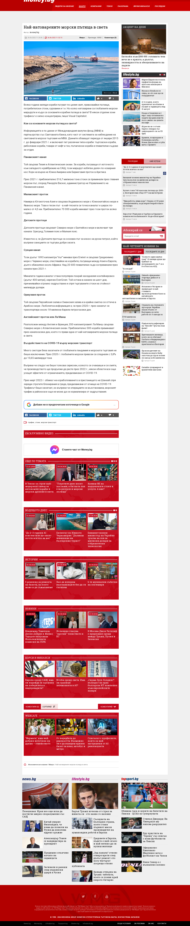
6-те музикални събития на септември (102, 583)
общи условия (124, 924)
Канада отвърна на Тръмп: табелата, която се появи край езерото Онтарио (106, 875)
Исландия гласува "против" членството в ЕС (69, 634)
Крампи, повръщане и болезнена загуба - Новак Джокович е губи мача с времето (153, 141)
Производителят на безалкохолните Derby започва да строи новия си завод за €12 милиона (153, 354)
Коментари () (110, 38)
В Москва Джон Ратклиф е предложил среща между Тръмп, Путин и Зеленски (102, 635)
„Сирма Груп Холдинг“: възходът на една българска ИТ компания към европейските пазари (102, 685)
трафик (31, 422)
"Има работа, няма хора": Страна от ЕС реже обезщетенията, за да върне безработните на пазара (143, 203)
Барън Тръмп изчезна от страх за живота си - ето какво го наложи (92, 812)
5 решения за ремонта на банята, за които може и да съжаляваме (39, 585)
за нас (151, 924)
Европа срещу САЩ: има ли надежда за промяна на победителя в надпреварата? (39, 684)
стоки (37, 422)
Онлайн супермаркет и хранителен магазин (152, 368)
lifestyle (131, 74)
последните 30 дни (155, 252)
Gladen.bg (75, 924)
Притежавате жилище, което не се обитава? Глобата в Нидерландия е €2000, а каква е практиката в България (153, 339)
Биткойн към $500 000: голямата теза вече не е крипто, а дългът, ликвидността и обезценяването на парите (143, 61)
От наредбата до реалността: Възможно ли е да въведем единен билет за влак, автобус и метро (70, 743)
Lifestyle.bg (49, 924)
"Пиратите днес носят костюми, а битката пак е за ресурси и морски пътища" (70, 487)
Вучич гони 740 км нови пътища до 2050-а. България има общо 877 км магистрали (143, 191)
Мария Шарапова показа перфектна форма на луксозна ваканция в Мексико (153, 83)
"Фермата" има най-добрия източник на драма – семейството (37, 741)
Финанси (125, 68)
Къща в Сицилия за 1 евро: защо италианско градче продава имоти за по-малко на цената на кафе (153, 118)
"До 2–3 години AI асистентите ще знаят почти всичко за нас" (38, 535)
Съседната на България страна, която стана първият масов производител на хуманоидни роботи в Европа (93, 826)
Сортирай (47, 707)
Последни (133, 161)
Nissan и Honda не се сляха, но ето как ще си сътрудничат (152, 93)
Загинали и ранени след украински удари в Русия (55, 870)
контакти (161, 924)
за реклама (139, 924)
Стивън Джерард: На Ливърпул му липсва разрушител (155, 821)
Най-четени (155, 161)
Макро (82, 38)
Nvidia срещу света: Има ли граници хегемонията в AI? (70, 683)
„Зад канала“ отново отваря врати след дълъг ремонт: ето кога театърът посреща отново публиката (94, 859)
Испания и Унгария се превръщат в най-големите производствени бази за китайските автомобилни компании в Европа (143, 292)
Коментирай (107, 707)
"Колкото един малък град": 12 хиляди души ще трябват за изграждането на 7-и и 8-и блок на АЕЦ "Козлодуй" (143, 263)
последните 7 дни (132, 252)
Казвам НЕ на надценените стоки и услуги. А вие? (100, 486)
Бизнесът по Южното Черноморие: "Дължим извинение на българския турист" (70, 536)
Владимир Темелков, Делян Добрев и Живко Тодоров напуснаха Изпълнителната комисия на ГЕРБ (39, 636)
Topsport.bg (63, 924)
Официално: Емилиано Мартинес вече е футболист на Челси (155, 851)
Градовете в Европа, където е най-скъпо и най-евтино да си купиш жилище (105, 842)
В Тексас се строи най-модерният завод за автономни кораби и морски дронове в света (39, 487)
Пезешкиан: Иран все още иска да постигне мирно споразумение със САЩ (43, 814)
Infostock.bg (88, 924)
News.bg (27, 924)
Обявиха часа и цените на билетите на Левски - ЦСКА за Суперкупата (144, 812)
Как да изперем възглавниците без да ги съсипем (71, 585)
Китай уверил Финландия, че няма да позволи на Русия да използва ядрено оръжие (56, 827)
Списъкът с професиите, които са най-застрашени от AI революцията (102, 742)
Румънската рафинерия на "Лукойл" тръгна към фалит (153, 325)
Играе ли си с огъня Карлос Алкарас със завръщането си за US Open (152, 130)
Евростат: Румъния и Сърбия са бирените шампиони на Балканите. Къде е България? (143, 215)
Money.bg (38, 924)
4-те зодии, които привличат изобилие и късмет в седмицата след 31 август (153, 105)
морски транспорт (48, 422)
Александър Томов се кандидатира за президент (55, 841)
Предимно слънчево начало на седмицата (56, 855)
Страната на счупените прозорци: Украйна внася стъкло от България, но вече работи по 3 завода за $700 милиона (143, 311)
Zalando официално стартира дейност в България (151, 277)
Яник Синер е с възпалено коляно (154, 863)
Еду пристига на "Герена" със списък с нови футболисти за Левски (155, 837)
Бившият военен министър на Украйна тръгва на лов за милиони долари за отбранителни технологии (101, 539)
